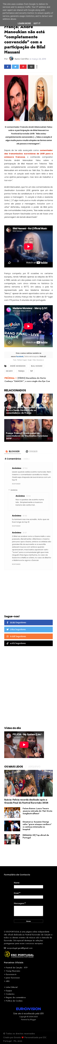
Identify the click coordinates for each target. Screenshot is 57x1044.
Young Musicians (13, 970)
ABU (8, 981)
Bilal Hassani (36, 366)
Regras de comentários (16, 997)
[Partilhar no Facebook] (7, 67)
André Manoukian (17, 366)
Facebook (19, 356)
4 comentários (13, 458)
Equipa (9, 990)
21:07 (25, 533)
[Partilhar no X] (15, 67)
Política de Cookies (14, 1000)
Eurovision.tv (11, 974)
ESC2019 (9, 371)
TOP (31, 371)
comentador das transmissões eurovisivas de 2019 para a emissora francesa (28, 153)
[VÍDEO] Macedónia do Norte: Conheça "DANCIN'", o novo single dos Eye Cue (27, 380)
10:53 (28, 496)
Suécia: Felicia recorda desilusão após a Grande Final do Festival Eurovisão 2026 (26, 801)
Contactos (10, 994)
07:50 (25, 468)
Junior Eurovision (13, 977)
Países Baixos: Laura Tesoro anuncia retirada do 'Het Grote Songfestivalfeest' (37, 811)
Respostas (14, 490)
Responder (16, 484)
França (21, 371)
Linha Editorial (11, 987)
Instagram (35, 356)
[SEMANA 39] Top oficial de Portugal (36, 836)
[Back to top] (50, 1037)
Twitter (26, 356)
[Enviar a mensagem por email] (31, 67)
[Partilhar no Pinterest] (23, 67)
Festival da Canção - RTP (17, 967)
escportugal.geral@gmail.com (19, 948)
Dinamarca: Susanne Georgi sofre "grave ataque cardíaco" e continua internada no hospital (37, 825)
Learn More (24, 23)
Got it (37, 23)
